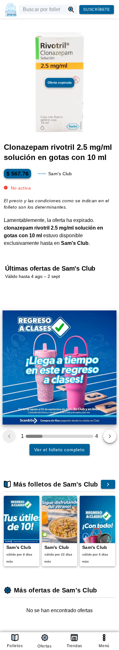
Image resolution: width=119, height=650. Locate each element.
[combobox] (42, 9)
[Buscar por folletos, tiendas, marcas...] (71, 9)
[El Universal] (11, 9)
